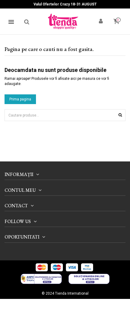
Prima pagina (20, 99)
